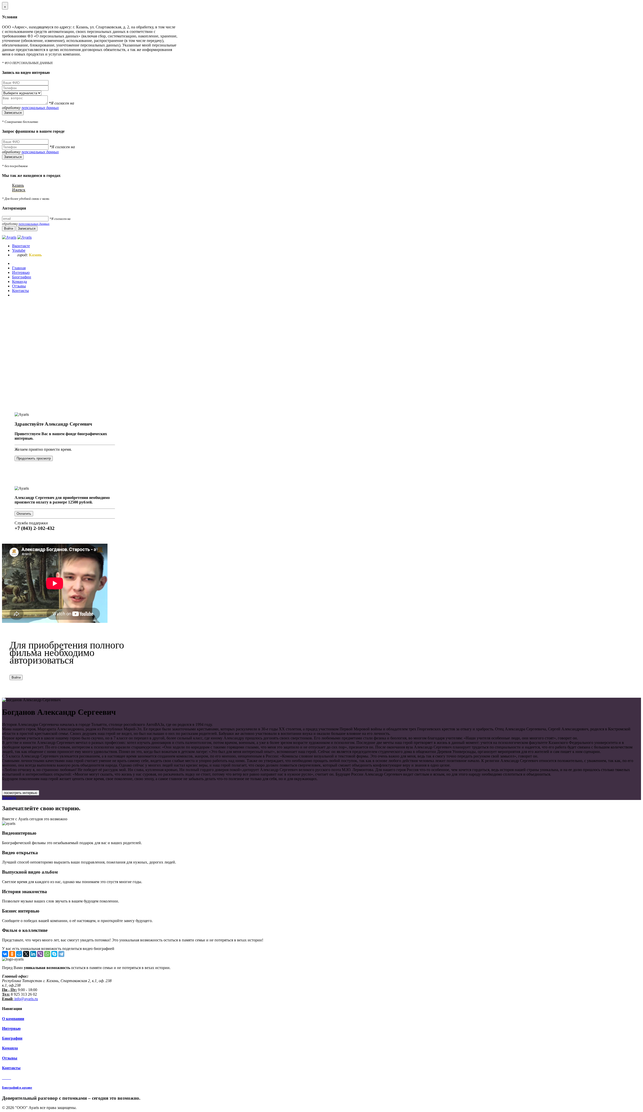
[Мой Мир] (19, 954)
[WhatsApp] (47, 954)
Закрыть (9, 797)
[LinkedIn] (33, 954)
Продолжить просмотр (34, 458)
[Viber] (40, 954)
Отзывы (9, 1058)
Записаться (13, 113)
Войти (16, 677)
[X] (26, 954)
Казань (18, 185)
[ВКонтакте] (5, 954)
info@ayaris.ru (25, 999)
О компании (13, 1019)
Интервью (11, 1028)
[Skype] (54, 954)
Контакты (11, 1068)
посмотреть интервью (20, 793)
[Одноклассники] (12, 954)
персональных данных (40, 108)
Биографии (12, 1038)
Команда (10, 1048)
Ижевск (18, 190)
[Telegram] (61, 954)
